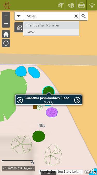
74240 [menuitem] (30, 32)
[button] (19, 27)
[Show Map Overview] (95, 173)
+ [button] (6, 15)
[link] (5, 5)
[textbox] (51, 16)
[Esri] (90, 171)
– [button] (6, 23)
